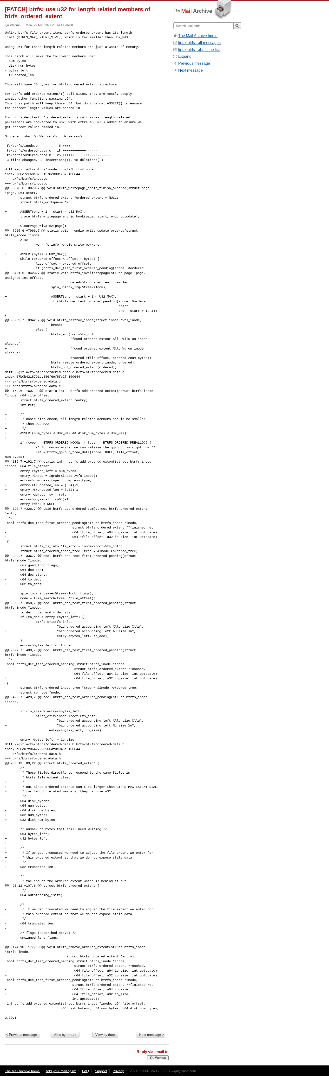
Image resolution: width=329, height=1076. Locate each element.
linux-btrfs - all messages (199, 43)
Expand (184, 56)
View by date (105, 1035)
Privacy (118, 1071)
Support (101, 1071)
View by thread (65, 1035)
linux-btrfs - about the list (199, 50)
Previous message (23, 1035)
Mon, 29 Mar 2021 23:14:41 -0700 (49, 25)
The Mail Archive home (197, 36)
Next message (150, 1035)
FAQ (85, 1071)
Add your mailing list (61, 1071)
